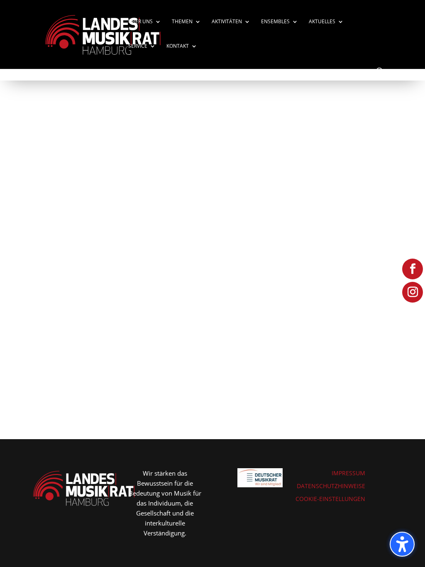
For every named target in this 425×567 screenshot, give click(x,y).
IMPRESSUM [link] (348, 473)
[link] (103, 34)
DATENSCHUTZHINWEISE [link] (331, 486)
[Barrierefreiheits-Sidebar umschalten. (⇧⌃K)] (402, 544)
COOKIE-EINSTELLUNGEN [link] (330, 499)
